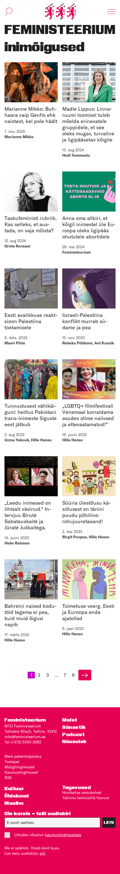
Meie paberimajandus (23, 756)
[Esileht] (60, 11)
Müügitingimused (19, 766)
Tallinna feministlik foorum (85, 797)
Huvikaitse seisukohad (81, 792)
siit (42, 853)
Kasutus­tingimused (21, 772)
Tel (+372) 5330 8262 (22, 742)
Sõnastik (74, 727)
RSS (7, 777)
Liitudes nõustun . (48, 834)
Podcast (73, 734)
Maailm (14, 803)
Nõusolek (74, 741)
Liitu (109, 822)
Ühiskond (16, 796)
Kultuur (14, 788)
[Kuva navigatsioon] (111, 11)
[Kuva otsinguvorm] (8, 11)
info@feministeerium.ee (24, 736)
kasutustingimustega (63, 834)
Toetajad (11, 761)
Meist (69, 720)
